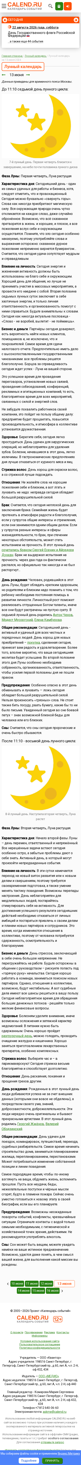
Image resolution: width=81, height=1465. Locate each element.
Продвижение (34, 1332)
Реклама (49, 1332)
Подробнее (29, 1460)
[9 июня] (8, 1283)
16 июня (53, 1291)
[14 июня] (28, 75)
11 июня (32, 1283)
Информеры (40, 1335)
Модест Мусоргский (17, 620)
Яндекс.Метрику (69, 1453)
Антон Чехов (63, 615)
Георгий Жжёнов (30, 1124)
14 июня (23, 1291)
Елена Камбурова (48, 620)
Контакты (62, 1332)
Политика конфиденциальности (39, 1347)
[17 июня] (62, 1290)
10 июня (17, 1283)
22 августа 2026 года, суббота (35, 27)
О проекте (16, 1332)
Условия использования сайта (39, 1341)
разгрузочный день (17, 1036)
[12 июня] (3, 75)
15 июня (38, 1291)
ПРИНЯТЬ (52, 1460)
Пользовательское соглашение (39, 1344)
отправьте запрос (52, 1442)
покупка (33, 643)
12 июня (46, 1283)
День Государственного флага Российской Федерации (41, 34)
